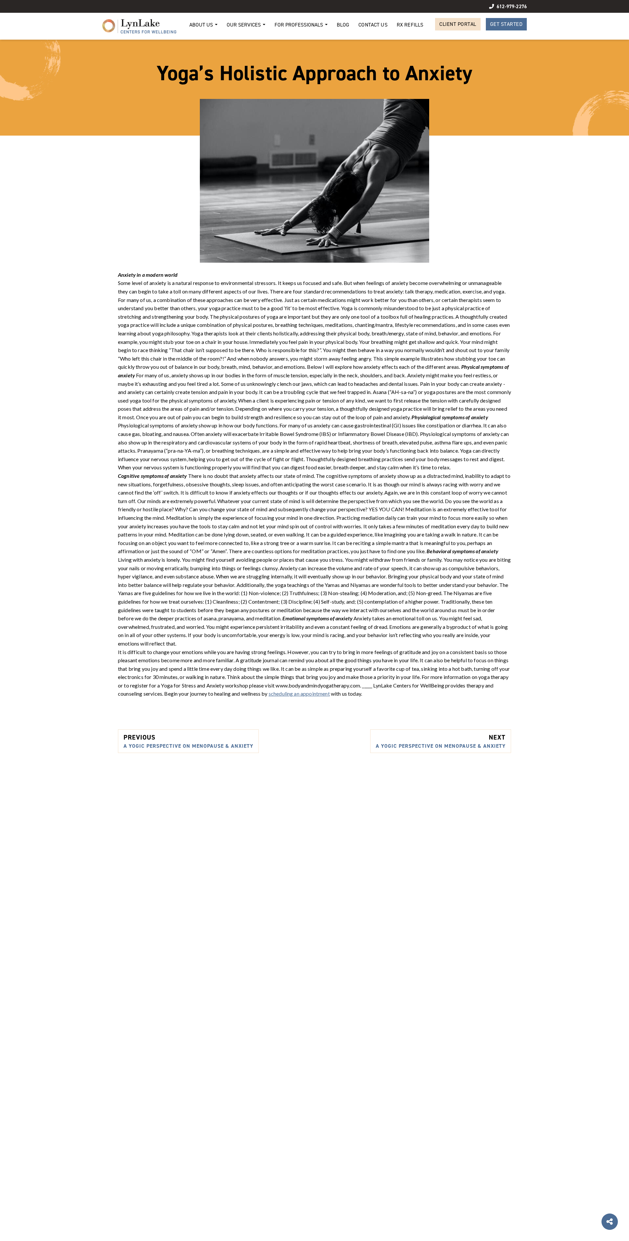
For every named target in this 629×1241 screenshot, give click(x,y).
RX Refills (410, 24)
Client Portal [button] (457, 24)
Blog (343, 24)
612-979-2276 (512, 6)
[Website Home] (139, 26)
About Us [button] (201, 24)
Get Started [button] (506, 24)
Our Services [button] (244, 24)
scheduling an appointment (299, 693)
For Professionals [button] (299, 24)
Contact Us (373, 24)
